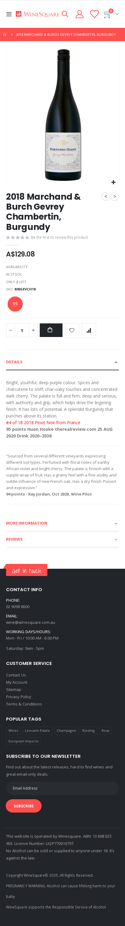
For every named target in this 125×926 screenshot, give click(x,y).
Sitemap (13, 689)
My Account (16, 682)
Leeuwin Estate (37, 730)
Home (5, 34)
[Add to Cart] (51, 330)
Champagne (66, 730)
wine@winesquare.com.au (30, 622)
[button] (113, 182)
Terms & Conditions (24, 704)
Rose (106, 730)
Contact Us (16, 675)
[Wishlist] (94, 14)
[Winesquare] (37, 14)
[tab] (62, 362)
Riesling (88, 730)
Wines (13, 730)
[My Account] (80, 14)
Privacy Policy (18, 696)
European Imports (23, 741)
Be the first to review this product (59, 237)
